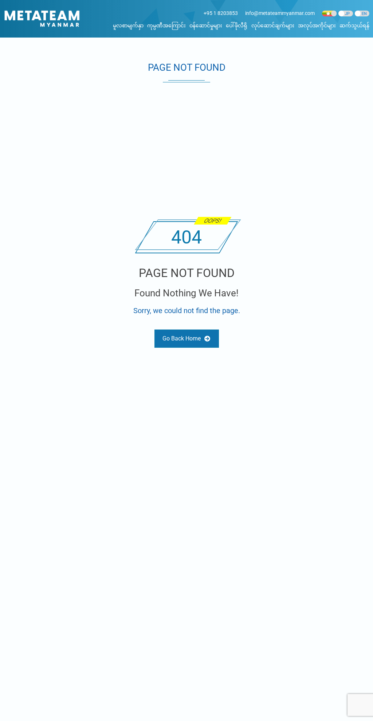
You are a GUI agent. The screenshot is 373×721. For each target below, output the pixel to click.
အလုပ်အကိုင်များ (317, 25)
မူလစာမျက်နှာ (128, 25)
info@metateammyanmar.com (280, 13)
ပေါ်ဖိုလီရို (236, 25)
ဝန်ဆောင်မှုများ (205, 25)
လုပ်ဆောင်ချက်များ (272, 25)
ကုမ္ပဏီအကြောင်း (166, 25)
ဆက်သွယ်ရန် (354, 25)
